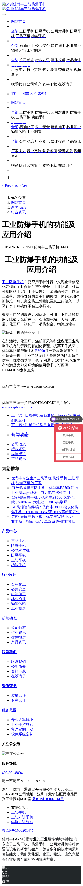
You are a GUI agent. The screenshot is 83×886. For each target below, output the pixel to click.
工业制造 (18, 608)
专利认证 (18, 700)
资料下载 (18, 671)
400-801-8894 (12, 773)
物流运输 (18, 604)
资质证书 (9, 686)
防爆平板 (18, 555)
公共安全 (18, 589)
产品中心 (9, 531)
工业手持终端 (22, 725)
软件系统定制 (22, 734)
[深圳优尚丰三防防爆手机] (41, 6)
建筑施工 (18, 594)
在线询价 (18, 676)
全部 (14, 31)
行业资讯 (18, 212)
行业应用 (9, 574)
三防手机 (18, 541)
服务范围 (9, 710)
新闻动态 (18, 207)
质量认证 (18, 695)
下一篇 (44, 425)
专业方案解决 (22, 720)
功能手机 (18, 565)
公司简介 (18, 666)
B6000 (40, 351)
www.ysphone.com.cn (18, 407)
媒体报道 (18, 454)
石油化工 (18, 584)
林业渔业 (18, 599)
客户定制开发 (22, 729)
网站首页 (18, 21)
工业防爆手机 (13, 282)
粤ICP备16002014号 (48, 799)
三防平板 (18, 560)
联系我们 (9, 652)
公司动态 (18, 444)
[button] (10, 185)
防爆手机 (18, 546)
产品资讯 (18, 459)
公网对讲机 (20, 550)
